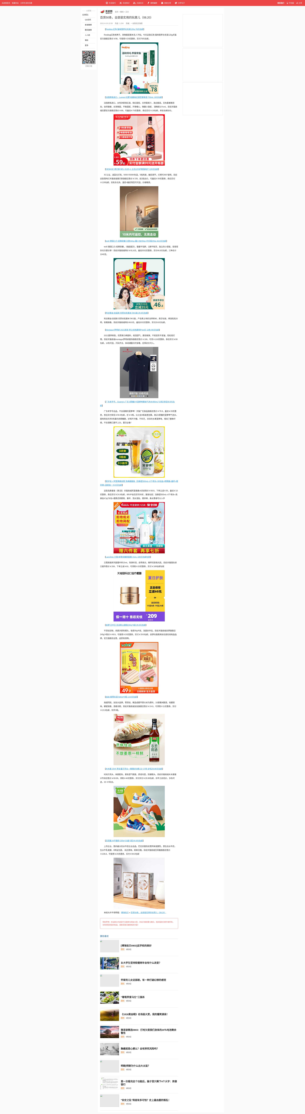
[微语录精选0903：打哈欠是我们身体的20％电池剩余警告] (109, 1032)
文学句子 (181, 3)
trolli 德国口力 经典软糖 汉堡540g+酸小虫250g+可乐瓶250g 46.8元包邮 (136, 241)
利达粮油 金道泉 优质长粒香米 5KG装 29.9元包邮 (127, 313)
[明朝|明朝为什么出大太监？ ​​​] (109, 1066)
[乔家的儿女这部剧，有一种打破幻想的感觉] (109, 980)
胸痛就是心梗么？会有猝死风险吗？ (140, 1048)
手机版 (291, 3)
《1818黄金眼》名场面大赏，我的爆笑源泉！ (145, 1014)
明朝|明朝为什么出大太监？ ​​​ (136, 1066)
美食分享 (167, 3)
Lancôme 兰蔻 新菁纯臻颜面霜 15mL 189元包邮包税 (128, 557)
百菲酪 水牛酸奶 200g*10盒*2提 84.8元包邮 (124, 841)
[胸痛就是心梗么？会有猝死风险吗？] (109, 1049)
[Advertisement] (202, 31)
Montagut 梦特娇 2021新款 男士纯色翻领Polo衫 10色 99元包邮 (132, 330)
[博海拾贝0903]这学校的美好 (136, 945)
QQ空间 (88, 20)
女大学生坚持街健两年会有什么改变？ (141, 963)
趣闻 (122, 12)
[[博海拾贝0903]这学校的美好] (109, 946)
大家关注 (140, 3)
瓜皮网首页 (6, 3)
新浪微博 (88, 25)
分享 (300, 3)
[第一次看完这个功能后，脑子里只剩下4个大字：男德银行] (109, 1083)
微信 (86, 40)
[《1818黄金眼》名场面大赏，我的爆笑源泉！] (109, 1015)
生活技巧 (112, 3)
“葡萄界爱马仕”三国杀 (133, 997)
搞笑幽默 (153, 3)
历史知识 (126, 3)
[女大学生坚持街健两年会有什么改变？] (109, 963)
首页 (116, 12)
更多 (86, 45)
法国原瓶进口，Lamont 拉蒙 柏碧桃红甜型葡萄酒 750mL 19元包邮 (134, 97)
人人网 (87, 35)
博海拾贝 (125, 913)
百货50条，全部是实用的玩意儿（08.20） (148, 913)
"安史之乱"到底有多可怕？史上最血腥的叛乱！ (146, 1100)
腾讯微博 (88, 30)
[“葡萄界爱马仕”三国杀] (109, 997)
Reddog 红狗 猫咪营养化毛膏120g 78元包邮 (124, 29)
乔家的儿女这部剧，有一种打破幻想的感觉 (143, 980)
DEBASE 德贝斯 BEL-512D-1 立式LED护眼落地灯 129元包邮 (132, 169)
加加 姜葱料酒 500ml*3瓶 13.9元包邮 (121, 697)
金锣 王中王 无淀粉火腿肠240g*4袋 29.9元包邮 (126, 625)
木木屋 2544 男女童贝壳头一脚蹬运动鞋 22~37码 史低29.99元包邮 (134, 769)
